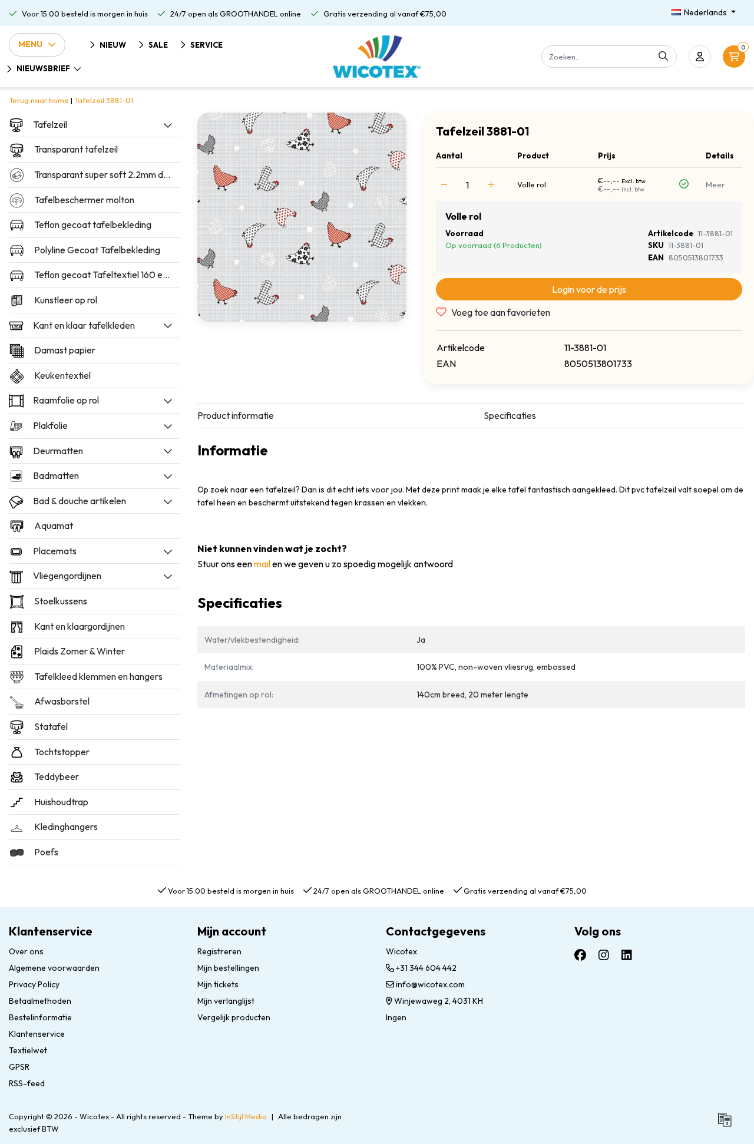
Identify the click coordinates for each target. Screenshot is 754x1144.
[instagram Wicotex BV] (603, 954)
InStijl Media (246, 1116)
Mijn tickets (218, 984)
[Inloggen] (700, 56)
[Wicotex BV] (377, 56)
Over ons (26, 951)
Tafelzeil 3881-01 (103, 100)
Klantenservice (37, 1034)
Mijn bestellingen (228, 968)
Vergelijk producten (233, 1017)
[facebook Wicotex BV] (580, 954)
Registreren (219, 951)
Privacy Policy (34, 984)
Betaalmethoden (40, 1001)
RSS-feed (27, 1083)
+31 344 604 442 (425, 968)
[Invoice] (727, 1124)
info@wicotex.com (430, 984)
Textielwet (28, 1050)
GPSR (19, 1067)
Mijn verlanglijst (225, 1001)
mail (262, 564)
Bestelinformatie (40, 1017)
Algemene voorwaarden (54, 968)
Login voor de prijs (589, 289)
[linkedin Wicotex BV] (626, 954)
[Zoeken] (663, 56)
